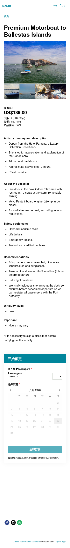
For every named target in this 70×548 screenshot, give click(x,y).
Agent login (61, 541)
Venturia (6, 6)
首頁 (6, 16)
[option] (11, 91)
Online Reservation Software (26, 541)
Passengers (15, 375)
